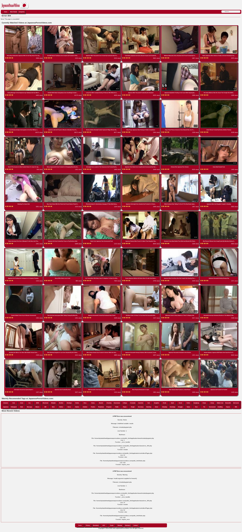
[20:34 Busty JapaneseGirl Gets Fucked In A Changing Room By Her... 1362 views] (62, 137)
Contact (135, 525)
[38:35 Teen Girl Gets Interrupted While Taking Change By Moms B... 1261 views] (62, 286)
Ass (29, 403)
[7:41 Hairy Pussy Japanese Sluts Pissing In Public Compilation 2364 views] (140, 100)
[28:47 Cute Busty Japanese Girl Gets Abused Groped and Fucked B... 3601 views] (140, 26)
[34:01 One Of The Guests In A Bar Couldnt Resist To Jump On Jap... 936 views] (23, 137)
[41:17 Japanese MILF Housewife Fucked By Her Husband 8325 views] (140, 63)
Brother (61, 403)
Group (212, 403)
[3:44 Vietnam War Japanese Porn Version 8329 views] (179, 137)
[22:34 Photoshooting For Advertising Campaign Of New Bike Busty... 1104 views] (101, 174)
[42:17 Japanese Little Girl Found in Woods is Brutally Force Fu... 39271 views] (62, 100)
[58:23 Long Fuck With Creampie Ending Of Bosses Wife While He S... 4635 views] (101, 63)
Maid (21, 407)
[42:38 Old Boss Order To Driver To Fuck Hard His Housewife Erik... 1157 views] (140, 286)
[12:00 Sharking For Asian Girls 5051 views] (23, 174)
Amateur (5, 403)
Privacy (88, 525)
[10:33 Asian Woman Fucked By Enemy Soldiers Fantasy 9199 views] (218, 100)
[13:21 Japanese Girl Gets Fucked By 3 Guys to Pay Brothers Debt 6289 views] (62, 212)
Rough (133, 407)
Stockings (172, 407)
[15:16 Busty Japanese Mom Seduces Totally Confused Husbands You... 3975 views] (218, 26)
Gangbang (196, 403)
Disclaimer (96, 525)
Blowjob (53, 403)
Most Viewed (13, 11)
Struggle (180, 407)
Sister (156, 407)
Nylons (77, 407)
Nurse (69, 407)
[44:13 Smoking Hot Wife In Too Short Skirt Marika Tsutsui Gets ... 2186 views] (23, 323)
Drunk (164, 403)
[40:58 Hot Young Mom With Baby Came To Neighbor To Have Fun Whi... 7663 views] (101, 249)
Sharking (148, 407)
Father (188, 403)
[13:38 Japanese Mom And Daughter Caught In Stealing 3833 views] (218, 174)
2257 (103, 525)
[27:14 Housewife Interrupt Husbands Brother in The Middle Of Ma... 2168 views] (218, 286)
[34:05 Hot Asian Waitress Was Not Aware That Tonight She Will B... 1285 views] (218, 63)
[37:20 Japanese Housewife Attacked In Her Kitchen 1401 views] (179, 323)
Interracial (236, 403)
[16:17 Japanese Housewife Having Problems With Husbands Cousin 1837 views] (140, 323)
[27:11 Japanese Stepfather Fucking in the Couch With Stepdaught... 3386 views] (179, 63)
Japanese (5, 407)
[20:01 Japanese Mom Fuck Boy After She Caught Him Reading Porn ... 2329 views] (179, 249)
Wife (236, 407)
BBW (37, 403)
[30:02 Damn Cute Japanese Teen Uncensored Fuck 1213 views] (101, 212)
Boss (85, 403)
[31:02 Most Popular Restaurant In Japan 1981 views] (140, 360)
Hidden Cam (220, 403)
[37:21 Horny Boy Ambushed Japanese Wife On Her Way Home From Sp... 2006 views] (23, 26)
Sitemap (120, 525)
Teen (196, 407)
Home (5, 11)
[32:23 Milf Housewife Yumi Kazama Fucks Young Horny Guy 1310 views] (101, 360)
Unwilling (220, 407)
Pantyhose (101, 407)
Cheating (109, 403)
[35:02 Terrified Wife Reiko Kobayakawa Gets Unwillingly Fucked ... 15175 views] (62, 63)
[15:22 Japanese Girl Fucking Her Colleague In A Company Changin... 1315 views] (23, 249)
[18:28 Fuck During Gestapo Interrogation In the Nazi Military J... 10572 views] (23, 100)
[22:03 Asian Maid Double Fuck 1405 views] (218, 137)
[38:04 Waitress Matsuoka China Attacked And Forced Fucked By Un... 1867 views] (179, 26)
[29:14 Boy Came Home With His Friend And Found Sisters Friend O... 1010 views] (62, 174)
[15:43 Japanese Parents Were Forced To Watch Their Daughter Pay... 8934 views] (140, 212)
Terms (80, 525)
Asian (21, 403)
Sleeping (164, 407)
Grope (204, 403)
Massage (29, 407)
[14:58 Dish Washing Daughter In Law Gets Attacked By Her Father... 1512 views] (62, 323)
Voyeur (228, 407)
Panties (93, 407)
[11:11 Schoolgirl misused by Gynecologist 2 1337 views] (23, 360)
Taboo (188, 407)
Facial (180, 403)
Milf (45, 407)
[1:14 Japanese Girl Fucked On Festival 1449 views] (218, 360)
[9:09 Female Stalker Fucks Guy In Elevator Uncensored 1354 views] (23, 286)
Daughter (156, 403)
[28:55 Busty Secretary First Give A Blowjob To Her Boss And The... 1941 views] (23, 212)
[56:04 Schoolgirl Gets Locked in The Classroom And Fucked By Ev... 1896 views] (101, 137)
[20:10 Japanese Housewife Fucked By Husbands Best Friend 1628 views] (101, 286)
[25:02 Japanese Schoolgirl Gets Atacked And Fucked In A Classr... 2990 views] (140, 174)
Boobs (77, 403)
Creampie (132, 403)
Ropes (125, 407)
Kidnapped (14, 407)
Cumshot (140, 403)
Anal (13, 403)
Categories (22, 11)
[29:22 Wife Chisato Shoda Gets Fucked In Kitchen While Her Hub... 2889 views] (101, 323)
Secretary (140, 407)
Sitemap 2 (127, 525)
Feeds (111, 525)
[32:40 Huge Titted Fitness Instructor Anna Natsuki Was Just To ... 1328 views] (179, 100)
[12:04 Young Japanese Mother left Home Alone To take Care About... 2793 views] (140, 249)
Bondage (69, 403)
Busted (101, 403)
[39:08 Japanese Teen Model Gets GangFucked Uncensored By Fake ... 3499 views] (140, 137)
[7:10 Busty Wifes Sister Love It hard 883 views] (62, 249)
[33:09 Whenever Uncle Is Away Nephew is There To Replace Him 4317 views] (179, 286)
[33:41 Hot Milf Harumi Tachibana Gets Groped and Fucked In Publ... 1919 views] (62, 26)
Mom (53, 407)
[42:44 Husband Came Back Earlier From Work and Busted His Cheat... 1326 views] (179, 212)
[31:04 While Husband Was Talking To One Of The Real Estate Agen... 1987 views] (179, 174)
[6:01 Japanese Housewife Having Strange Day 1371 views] (218, 249)
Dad (149, 403)
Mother (61, 407)
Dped (172, 403)
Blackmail (45, 403)
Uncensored (212, 407)
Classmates (117, 403)
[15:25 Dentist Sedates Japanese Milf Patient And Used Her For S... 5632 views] (218, 323)
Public (117, 407)
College (125, 403)
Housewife (228, 403)
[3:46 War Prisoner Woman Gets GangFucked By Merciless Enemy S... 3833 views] (218, 212)
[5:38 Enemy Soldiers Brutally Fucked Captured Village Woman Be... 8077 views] (101, 100)
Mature (37, 407)
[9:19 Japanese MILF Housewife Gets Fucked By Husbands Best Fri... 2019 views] (101, 26)
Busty (93, 403)
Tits (204, 407)
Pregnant (108, 407)
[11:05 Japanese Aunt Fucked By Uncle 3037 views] (62, 360)
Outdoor (85, 407)
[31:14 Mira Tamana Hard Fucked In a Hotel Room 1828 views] (179, 360)
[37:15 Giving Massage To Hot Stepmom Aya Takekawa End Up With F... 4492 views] (23, 63)
